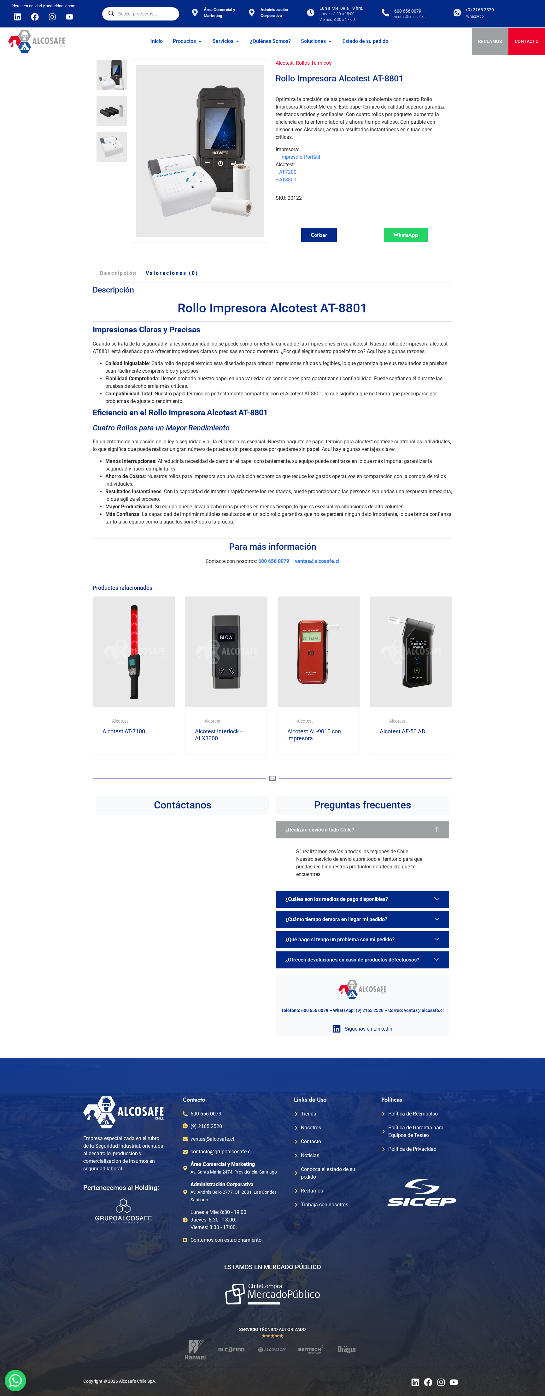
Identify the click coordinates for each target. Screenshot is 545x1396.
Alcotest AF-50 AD (402, 731)
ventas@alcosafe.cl (317, 561)
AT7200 (287, 172)
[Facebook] (35, 17)
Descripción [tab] (118, 273)
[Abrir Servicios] (237, 41)
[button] (362, 829)
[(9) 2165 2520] (457, 12)
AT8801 (287, 180)
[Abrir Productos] (199, 41)
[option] (111, 75)
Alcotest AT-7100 (124, 731)
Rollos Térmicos (313, 63)
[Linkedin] (17, 17)
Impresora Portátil (300, 157)
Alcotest (285, 63)
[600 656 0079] (385, 12)
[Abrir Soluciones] (329, 41)
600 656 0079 (407, 11)
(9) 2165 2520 (480, 9)
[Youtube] (69, 17)
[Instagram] (52, 17)
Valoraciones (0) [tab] (172, 273)
